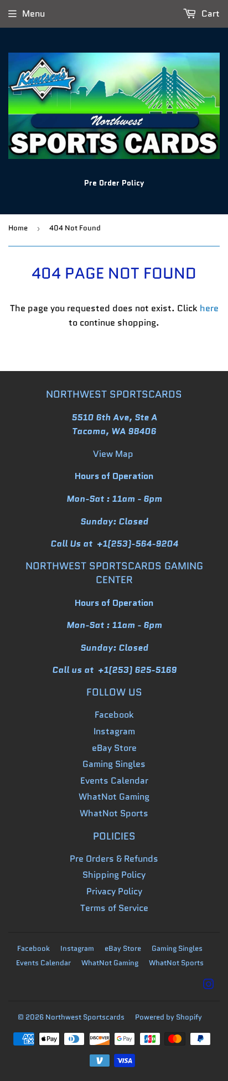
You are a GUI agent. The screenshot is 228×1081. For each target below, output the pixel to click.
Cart (209, 13)
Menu (33, 13)
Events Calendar (114, 780)
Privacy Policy (114, 891)
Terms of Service (114, 908)
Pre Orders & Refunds (114, 858)
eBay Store (114, 748)
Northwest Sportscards (85, 1017)
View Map (113, 453)
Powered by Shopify (168, 1017)
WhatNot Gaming (114, 796)
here (209, 308)
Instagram (114, 731)
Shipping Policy (114, 874)
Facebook (114, 714)
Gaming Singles (114, 764)
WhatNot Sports (114, 813)
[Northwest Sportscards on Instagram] (208, 985)
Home (18, 228)
